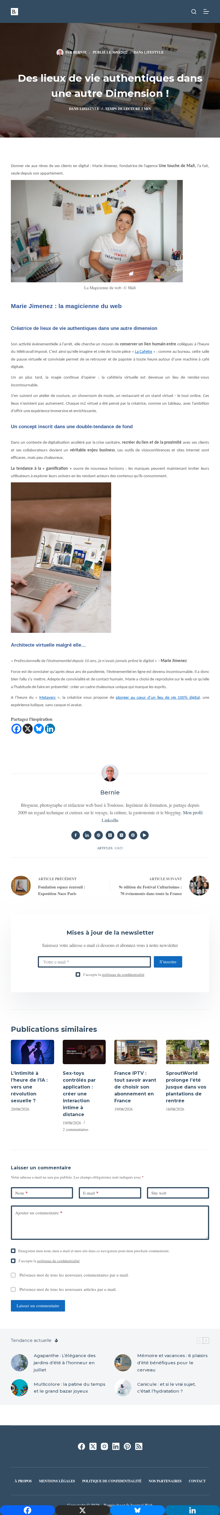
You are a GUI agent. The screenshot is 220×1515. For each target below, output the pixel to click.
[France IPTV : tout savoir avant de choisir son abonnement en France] (135, 1052)
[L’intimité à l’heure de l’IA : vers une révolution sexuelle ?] (32, 1052)
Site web (158, 1193)
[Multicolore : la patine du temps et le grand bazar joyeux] (19, 1387)
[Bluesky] (39, 729)
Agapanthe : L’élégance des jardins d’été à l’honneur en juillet (65, 1363)
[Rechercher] (193, 11)
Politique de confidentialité (112, 1481)
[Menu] (206, 11)
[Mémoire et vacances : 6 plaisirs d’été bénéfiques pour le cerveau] (122, 1362)
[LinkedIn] (115, 1446)
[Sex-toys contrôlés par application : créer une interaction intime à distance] (84, 1052)
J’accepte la (113, 974)
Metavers (47, 698)
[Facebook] (16, 729)
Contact (197, 1481)
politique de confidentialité (123, 974)
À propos (23, 1481)
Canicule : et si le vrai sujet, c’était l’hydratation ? (166, 1387)
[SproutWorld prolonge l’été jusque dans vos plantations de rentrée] (187, 1052)
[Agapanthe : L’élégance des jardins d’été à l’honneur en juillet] (19, 1362)
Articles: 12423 (110, 848)
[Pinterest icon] (133, 835)
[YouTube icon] (144, 835)
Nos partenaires (165, 1481)
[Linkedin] (50, 729)
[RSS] (138, 1446)
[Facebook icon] (75, 835)
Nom (21, 1193)
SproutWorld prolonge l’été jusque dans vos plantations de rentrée (186, 1086)
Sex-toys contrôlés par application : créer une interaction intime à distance (79, 1093)
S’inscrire (168, 961)
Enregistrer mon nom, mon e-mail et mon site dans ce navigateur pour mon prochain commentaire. (94, 1250)
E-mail (91, 1193)
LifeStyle (154, 52)
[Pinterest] (127, 1446)
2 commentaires (75, 1129)
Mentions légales (57, 1481)
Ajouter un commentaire (38, 1212)
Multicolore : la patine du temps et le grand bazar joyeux (69, 1387)
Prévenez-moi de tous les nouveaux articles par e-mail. (68, 1289)
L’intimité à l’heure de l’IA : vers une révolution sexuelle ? (29, 1086)
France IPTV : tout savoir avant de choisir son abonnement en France (135, 1086)
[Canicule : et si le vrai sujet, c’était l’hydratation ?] (122, 1387)
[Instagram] (104, 1446)
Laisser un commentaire (38, 1305)
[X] (28, 729)
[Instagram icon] (121, 835)
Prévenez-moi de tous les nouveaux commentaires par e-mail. (74, 1275)
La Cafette (143, 352)
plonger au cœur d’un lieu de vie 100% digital (158, 698)
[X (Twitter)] (93, 1446)
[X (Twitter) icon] (110, 835)
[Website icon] (98, 835)
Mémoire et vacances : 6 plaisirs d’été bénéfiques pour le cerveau (172, 1363)
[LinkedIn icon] (87, 835)
